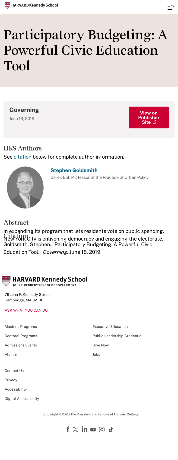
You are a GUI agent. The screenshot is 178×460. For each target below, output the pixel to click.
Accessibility (16, 389)
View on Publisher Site (148, 117)
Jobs (96, 354)
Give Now (100, 345)
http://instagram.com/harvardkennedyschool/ (102, 430)
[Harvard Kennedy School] (31, 5)
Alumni (11, 354)
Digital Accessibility (22, 398)
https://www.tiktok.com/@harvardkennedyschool (111, 429)
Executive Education (110, 326)
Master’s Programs (21, 326)
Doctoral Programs (21, 336)
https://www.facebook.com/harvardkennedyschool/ (68, 429)
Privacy (11, 380)
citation (23, 157)
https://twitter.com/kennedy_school (76, 430)
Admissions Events (21, 345)
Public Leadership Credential (117, 336)
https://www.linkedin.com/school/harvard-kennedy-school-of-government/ (85, 429)
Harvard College (126, 414)
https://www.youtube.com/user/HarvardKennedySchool (93, 429)
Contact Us (14, 371)
